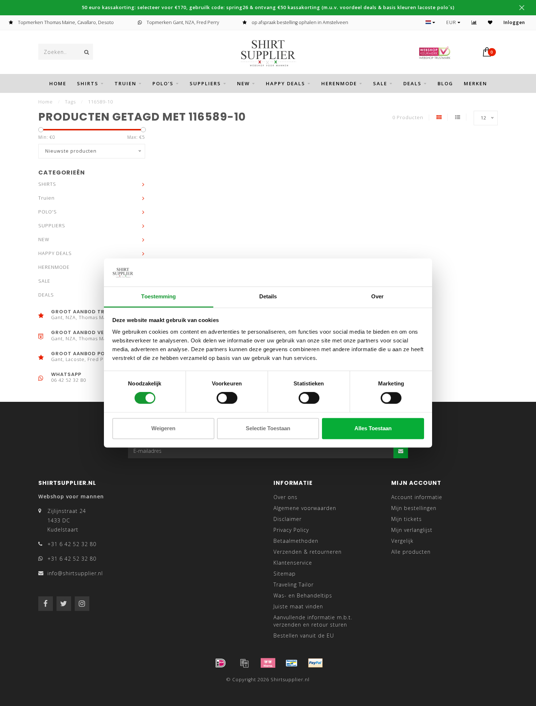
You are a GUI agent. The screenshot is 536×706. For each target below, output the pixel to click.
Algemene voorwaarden (304, 508)
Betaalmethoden (295, 540)
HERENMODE (339, 83)
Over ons (285, 497)
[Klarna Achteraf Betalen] (268, 663)
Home (57, 83)
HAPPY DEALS (285, 83)
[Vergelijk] (474, 22)
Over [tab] (377, 296)
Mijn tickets (406, 518)
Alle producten (411, 551)
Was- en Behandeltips (302, 595)
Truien (125, 83)
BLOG (445, 83)
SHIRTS (87, 83)
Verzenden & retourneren (307, 551)
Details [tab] (268, 296)
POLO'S (163, 83)
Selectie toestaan (268, 428)
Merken (475, 83)
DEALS (412, 83)
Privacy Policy (291, 529)
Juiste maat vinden (298, 606)
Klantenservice (292, 562)
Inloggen (514, 22)
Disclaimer (287, 518)
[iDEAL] (220, 663)
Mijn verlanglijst (411, 529)
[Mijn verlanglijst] (490, 22)
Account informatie (416, 497)
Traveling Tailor (293, 584)
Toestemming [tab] (158, 296)
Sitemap (284, 573)
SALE (380, 83)
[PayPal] (315, 663)
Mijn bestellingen (413, 508)
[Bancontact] (292, 663)
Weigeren (163, 428)
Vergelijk (402, 540)
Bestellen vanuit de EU (303, 635)
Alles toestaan (373, 428)
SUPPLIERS (205, 83)
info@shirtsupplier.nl (75, 573)
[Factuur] (244, 663)
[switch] (227, 398)
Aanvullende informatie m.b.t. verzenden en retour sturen (312, 621)
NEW (243, 83)
